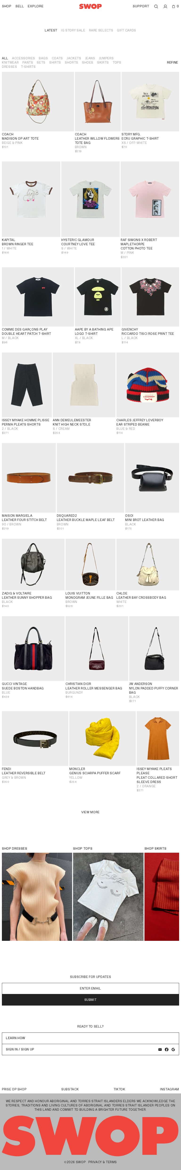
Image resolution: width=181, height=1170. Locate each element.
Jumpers (106, 58)
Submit (90, 1000)
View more (90, 812)
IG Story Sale (73, 30)
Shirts (55, 62)
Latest (51, 30)
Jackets (74, 58)
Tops (117, 62)
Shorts (71, 62)
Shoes (87, 62)
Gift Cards (126, 30)
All (5, 58)
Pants (27, 62)
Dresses (9, 67)
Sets (41, 62)
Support (141, 6)
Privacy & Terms (102, 1162)
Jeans (90, 58)
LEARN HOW (15, 1038)
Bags (43, 58)
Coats (57, 58)
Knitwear (10, 62)
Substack (70, 1089)
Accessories (23, 58)
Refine (172, 62)
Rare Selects (101, 30)
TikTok (119, 1089)
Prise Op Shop (14, 1089)
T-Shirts (28, 67)
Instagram (169, 1089)
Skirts (103, 62)
